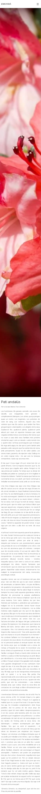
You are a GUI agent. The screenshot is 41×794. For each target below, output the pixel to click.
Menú (38, 4)
